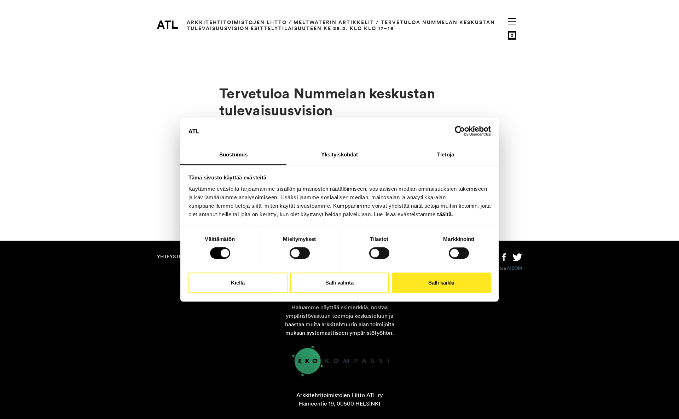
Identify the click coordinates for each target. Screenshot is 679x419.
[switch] (300, 253)
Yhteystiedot (175, 256)
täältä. (445, 214)
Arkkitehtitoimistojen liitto (237, 22)
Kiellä (238, 283)
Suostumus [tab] (233, 154)
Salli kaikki (441, 283)
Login (512, 35)
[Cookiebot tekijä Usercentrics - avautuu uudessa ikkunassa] (460, 131)
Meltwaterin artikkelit (334, 22)
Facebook (504, 256)
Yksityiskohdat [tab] (339, 154)
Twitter (517, 256)
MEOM (514, 268)
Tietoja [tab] (445, 154)
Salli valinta (339, 283)
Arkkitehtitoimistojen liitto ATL (167, 24)
